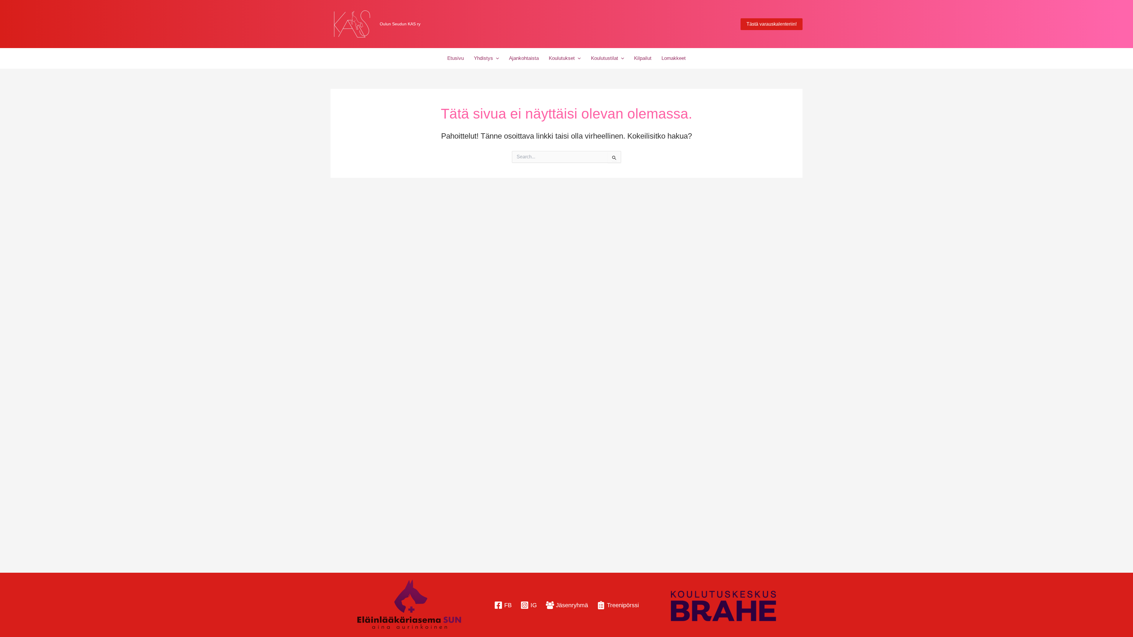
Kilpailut (642, 58)
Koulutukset (562, 58)
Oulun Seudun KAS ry (400, 24)
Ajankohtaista (524, 58)
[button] (772, 24)
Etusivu (455, 58)
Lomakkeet (674, 58)
